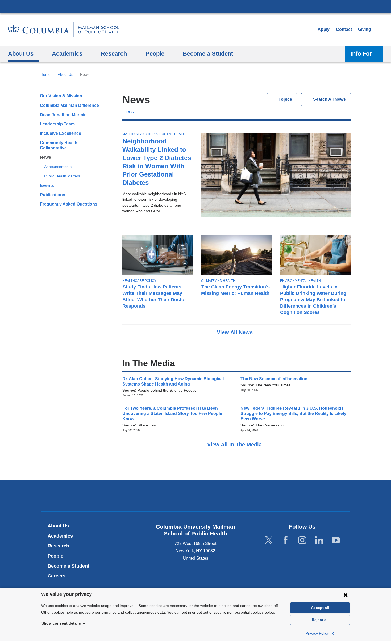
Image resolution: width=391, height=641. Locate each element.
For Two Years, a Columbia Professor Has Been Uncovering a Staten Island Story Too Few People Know (172, 413)
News (45, 157)
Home (45, 74)
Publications (52, 194)
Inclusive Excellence (60, 133)
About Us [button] (21, 53)
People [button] (154, 53)
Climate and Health (218, 281)
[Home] (64, 29)
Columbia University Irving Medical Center (195, 6)
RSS (130, 112)
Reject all (320, 620)
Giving (364, 29)
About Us (65, 74)
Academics (60, 536)
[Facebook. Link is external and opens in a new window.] (285, 540)
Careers (56, 576)
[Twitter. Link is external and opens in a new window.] (268, 540)
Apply (324, 29)
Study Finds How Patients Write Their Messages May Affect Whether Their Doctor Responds (154, 296)
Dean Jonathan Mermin (63, 114)
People (55, 556)
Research (58, 545)
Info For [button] (361, 53)
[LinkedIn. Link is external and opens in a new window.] (319, 540)
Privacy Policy (318, 633)
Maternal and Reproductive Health (154, 134)
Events (47, 185)
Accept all (320, 607)
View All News (235, 332)
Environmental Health (300, 281)
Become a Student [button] (208, 53)
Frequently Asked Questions (68, 204)
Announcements (58, 167)
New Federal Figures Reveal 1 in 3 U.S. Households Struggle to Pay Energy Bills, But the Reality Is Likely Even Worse (293, 413)
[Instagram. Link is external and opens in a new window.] (302, 540)
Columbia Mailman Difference (69, 105)
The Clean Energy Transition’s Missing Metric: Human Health (235, 290)
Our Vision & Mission (61, 96)
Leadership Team (57, 124)
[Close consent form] (345, 594)
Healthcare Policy (139, 281)
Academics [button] (67, 53)
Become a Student (68, 566)
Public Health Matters (62, 176)
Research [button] (114, 53)
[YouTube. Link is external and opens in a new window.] (335, 540)
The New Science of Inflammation (275, 378)
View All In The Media (235, 444)
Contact (344, 29)
